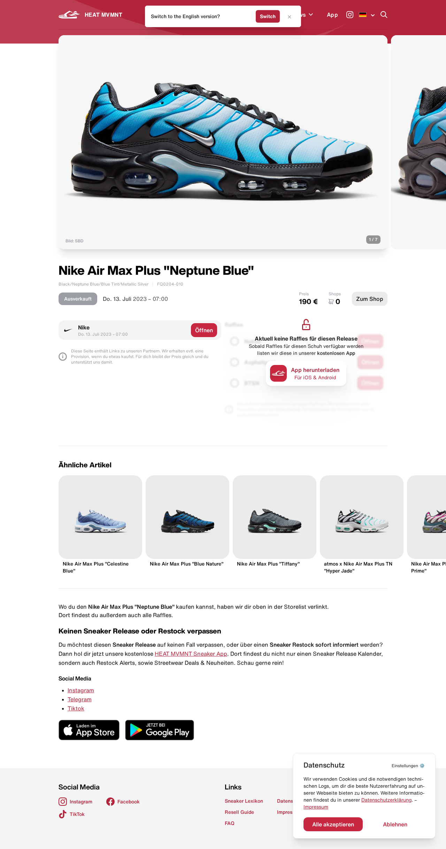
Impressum (315, 806)
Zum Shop (369, 299)
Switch (268, 16)
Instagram (81, 690)
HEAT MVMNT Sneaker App (191, 653)
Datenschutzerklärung (386, 799)
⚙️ (408, 765)
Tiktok (76, 708)
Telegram (80, 699)
